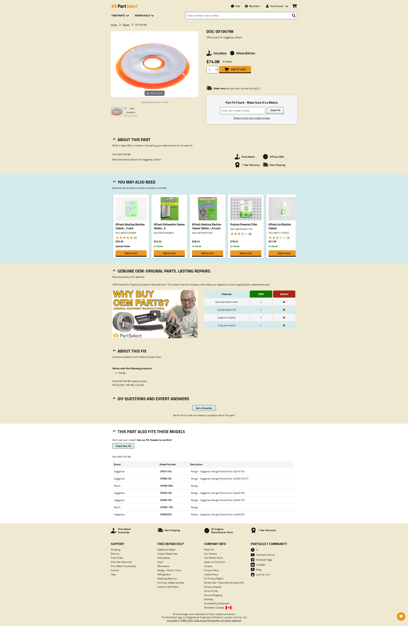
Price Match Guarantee (123, 566)
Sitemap (208, 599)
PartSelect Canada (214, 607)
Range (126, 24)
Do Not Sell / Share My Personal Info (224, 582)
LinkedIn (261, 564)
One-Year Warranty (121, 562)
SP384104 (166, 478)
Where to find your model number (251, 118)
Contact (115, 570)
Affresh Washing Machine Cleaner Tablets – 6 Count (206, 226)
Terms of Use (211, 591)
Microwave (163, 566)
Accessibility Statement (217, 603)
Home (114, 24)
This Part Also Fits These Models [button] (151, 431)
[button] (121, 15)
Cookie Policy (211, 574)
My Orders (254, 6)
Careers (208, 566)
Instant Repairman (167, 553)
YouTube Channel (265, 554)
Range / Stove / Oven (169, 570)
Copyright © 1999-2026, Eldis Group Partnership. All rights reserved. (204, 620)
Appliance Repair (166, 549)
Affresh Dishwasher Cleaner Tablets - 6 (169, 226)
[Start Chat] (401, 616)
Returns (115, 553)
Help (113, 574)
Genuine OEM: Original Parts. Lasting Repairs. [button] (164, 271)
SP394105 (166, 500)
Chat (237, 6)
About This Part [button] (134, 139)
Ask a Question (204, 408)
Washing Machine (167, 578)
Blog (258, 569)
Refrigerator (164, 574)
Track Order (117, 558)
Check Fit (275, 110)
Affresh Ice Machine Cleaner (280, 226)
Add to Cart (238, 69)
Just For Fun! (263, 574)
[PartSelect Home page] (124, 6)
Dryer (160, 562)
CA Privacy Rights (213, 578)
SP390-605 (166, 485)
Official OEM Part (245, 53)
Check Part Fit (123, 446)
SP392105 (166, 493)
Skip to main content (204, 20)
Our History (210, 553)
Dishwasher (163, 558)
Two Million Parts (213, 558)
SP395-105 (166, 507)
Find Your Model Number (170, 582)
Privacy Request (213, 587)
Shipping (115, 549)
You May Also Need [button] (137, 182)
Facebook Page (264, 559)
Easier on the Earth (214, 562)
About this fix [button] (132, 351)
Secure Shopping (213, 595)
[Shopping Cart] (294, 6)
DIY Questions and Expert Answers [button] (153, 399)
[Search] (293, 15)
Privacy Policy (211, 570)
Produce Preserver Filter (243, 224)
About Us (209, 549)
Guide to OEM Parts (168, 587)
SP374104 (166, 471)
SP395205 (166, 514)
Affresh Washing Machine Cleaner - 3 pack (130, 226)
